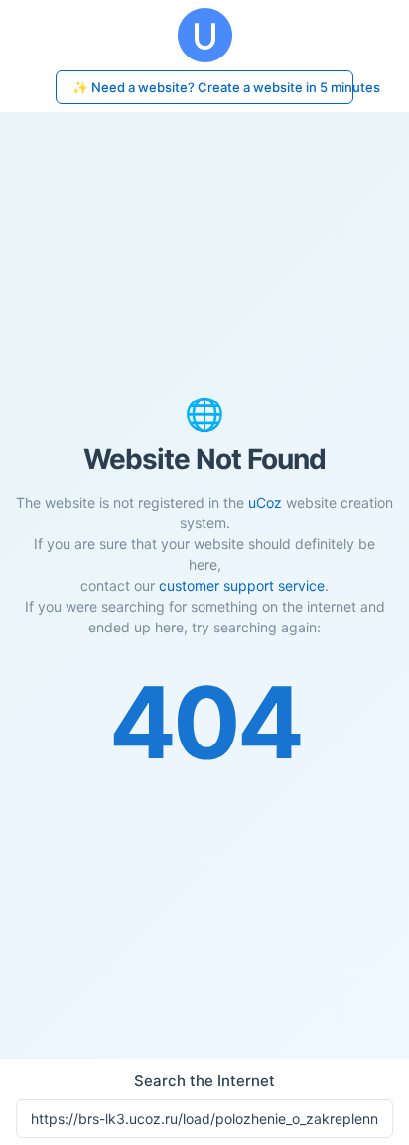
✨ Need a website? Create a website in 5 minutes (212, 87)
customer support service (242, 585)
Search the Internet (204, 1080)
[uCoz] (204, 35)
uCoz (265, 502)
